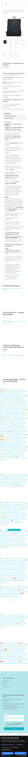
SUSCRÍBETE (14, 728)
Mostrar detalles (7, 749)
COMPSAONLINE (24, 755)
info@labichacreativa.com (12, 279)
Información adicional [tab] (10, 116)
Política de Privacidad (6, 755)
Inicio (4, 10)
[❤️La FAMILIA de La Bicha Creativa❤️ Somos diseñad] (14, 656)
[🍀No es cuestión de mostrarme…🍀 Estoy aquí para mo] (14, 600)
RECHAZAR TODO (21, 753)
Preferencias (6, 747)
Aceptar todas (7, 753)
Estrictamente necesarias (8, 744)
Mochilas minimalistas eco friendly (16, 109)
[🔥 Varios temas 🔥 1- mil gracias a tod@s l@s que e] (14, 431)
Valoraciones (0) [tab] (8, 118)
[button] (23, 17)
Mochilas (8, 10)
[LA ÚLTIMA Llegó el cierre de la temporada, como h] (14, 459)
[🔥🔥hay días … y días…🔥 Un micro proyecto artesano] (14, 403)
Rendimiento (20, 744)
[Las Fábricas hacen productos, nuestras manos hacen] (14, 628)
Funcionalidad (15, 747)
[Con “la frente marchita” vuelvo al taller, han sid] (14, 572)
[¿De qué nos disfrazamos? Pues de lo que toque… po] (14, 516)
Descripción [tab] (7, 113)
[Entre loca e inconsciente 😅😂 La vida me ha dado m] (14, 544)
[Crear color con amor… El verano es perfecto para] (14, 487)
